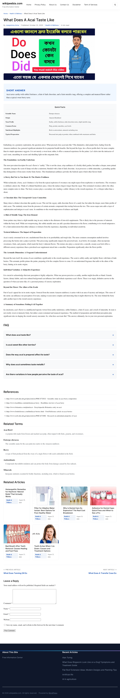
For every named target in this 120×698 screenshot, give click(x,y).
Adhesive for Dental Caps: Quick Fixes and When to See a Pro (103, 510)
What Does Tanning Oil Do (15, 573)
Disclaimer (77, 5)
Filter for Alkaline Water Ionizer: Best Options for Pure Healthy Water (44, 510)
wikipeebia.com (12, 3)
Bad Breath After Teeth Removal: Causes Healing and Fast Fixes (16, 548)
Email (6, 614)
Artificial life (67, 674)
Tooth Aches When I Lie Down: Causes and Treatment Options (44, 548)
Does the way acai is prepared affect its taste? (28, 354)
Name (6, 608)
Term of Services (90, 5)
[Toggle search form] (115, 5)
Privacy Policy (40, 5)
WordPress (53, 693)
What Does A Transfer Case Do (102, 573)
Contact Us (64, 5)
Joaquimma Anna (12, 25)
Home (28, 5)
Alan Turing (67, 657)
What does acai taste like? (18, 335)
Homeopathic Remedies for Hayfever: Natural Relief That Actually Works (16, 493)
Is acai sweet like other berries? (21, 345)
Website (6, 619)
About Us (53, 5)
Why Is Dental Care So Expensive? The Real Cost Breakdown (74, 510)
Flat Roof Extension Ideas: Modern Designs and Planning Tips (89, 670)
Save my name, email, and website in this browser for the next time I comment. (35, 625)
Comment (8, 603)
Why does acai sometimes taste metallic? (25, 364)
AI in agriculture (69, 679)
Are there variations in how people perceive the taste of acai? (35, 374)
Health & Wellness (52, 25)
